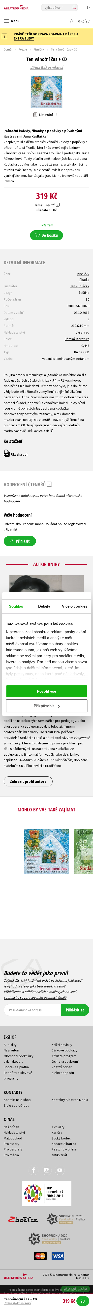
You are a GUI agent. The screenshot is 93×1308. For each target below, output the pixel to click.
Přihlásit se (75, 1010)
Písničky (39, 49)
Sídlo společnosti (16, 1105)
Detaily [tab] (44, 606)
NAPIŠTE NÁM (78, 1289)
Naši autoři (11, 1050)
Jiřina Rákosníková (46, 67)
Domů (8, 49)
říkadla (84, 279)
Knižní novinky (62, 1044)
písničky (83, 274)
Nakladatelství (14, 1132)
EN (89, 7)
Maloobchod (13, 1138)
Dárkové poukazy (64, 1050)
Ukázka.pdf (16, 454)
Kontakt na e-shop (17, 1099)
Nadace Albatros (64, 1143)
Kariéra (57, 1132)
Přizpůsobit (44, 706)
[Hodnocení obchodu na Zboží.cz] (23, 1217)
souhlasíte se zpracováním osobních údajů (35, 997)
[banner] (26, 6)
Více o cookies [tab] (74, 606)
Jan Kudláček (79, 286)
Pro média (11, 1155)
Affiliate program (64, 1056)
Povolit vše (46, 691)
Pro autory (11, 1143)
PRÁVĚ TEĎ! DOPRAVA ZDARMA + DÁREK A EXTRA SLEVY (46, 36)
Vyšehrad (82, 332)
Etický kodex (61, 1138)
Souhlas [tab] (16, 606)
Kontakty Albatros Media (70, 1099)
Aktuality (10, 1044)
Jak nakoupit (13, 1061)
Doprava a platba (16, 1067)
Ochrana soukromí (65, 1061)
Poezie (23, 49)
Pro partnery (13, 1149)
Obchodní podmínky (18, 1056)
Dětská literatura (77, 339)
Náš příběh (11, 1127)
